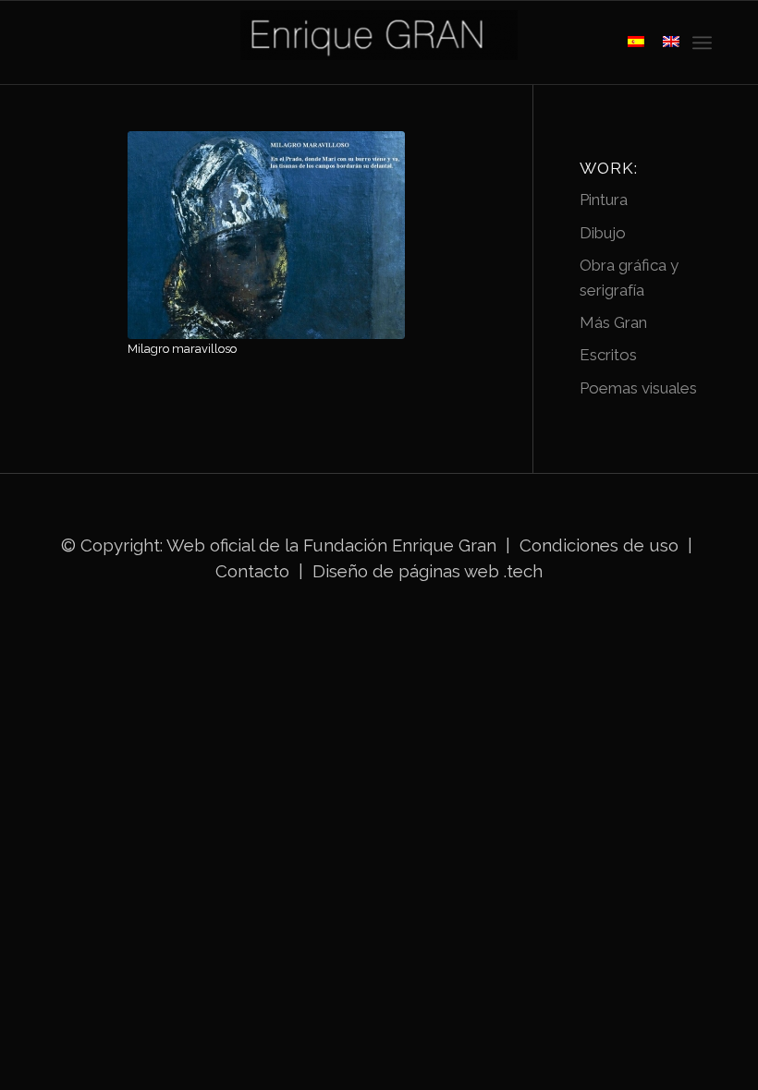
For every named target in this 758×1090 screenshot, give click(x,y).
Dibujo (603, 233)
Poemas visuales (638, 388)
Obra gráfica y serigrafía (629, 277)
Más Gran (613, 322)
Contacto (254, 571)
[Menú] (702, 42)
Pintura (604, 199)
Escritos (608, 354)
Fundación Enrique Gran (399, 545)
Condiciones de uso (599, 545)
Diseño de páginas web (405, 571)
